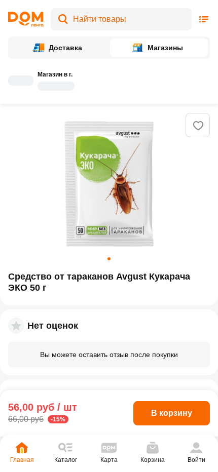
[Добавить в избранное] (198, 125)
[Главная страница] (26, 19)
